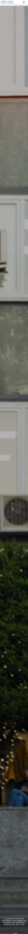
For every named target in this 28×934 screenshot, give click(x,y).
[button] (24, 2)
